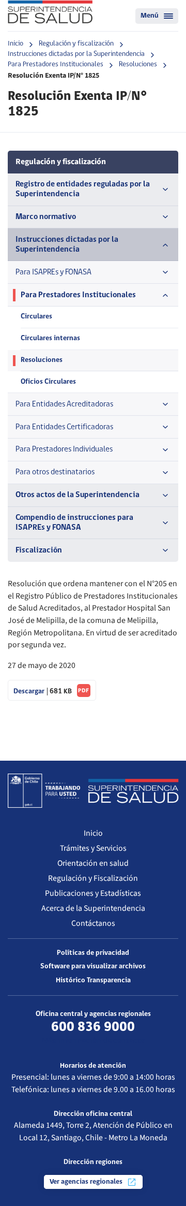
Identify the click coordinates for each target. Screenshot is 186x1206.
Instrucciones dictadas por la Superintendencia (76, 54)
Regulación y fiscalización (76, 44)
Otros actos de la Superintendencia (78, 495)
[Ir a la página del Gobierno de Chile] (44, 791)
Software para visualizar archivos (93, 966)
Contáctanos (93, 923)
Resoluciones (138, 64)
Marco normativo (46, 217)
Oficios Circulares (48, 382)
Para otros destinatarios (55, 472)
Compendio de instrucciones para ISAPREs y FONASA (74, 523)
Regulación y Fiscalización (93, 878)
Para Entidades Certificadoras (64, 427)
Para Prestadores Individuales (64, 449)
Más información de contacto (93, 1041)
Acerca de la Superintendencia (93, 908)
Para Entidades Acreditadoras (64, 404)
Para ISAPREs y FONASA (53, 272)
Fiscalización (39, 550)
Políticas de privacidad (93, 953)
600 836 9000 (93, 1027)
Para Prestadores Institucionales (55, 64)
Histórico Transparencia (93, 980)
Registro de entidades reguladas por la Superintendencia (83, 189)
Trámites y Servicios (93, 848)
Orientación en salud (93, 863)
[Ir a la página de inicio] (50, 12)
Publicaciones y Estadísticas (93, 893)
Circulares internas (50, 338)
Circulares (36, 317)
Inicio (15, 44)
